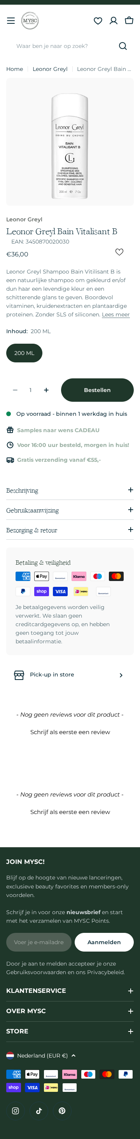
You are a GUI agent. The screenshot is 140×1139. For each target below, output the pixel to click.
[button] (70, 731)
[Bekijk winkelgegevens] (121, 675)
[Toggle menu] (11, 20)
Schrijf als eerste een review (70, 732)
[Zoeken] (123, 46)
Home (14, 68)
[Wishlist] (98, 20)
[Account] (113, 20)
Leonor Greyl (50, 68)
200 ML (24, 353)
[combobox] (70, 46)
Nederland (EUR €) (42, 1055)
